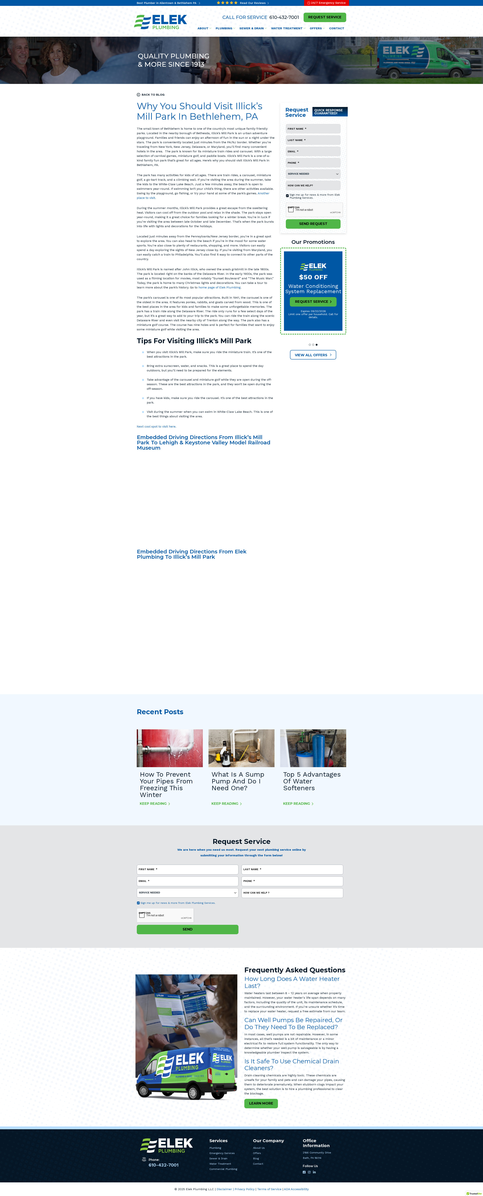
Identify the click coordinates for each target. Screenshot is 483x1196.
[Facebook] (304, 1172)
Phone (293, 162)
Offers (257, 1153)
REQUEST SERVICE (324, 17)
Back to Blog (153, 94)
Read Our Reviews (253, 3)
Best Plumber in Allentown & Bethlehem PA (167, 3)
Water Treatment (220, 1163)
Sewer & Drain (218, 1158)
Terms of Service (269, 1189)
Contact (258, 1163)
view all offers (311, 355)
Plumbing (215, 1147)
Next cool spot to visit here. (156, 426)
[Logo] (161, 22)
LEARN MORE (261, 1103)
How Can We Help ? (256, 892)
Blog (256, 1158)
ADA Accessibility (296, 1189)
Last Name (297, 140)
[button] (310, 345)
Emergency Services (222, 1153)
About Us (259, 1147)
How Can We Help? (300, 185)
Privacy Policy (245, 1189)
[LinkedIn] (314, 1172)
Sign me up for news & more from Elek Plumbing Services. (315, 196)
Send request (313, 224)
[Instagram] (309, 1172)
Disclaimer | (226, 1189)
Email (293, 151)
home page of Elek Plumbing (219, 287)
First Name (297, 128)
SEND (188, 929)
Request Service (311, 302)
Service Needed (298, 173)
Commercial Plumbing (223, 1168)
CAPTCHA (294, 207)
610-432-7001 (283, 17)
